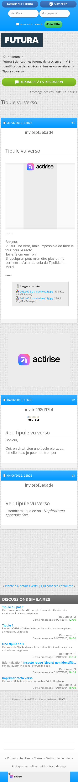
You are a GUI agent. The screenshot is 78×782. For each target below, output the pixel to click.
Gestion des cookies (58, 758)
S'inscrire (58, 4)
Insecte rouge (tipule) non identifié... (49, 662)
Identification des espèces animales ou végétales (37, 66)
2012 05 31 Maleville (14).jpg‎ (36, 298)
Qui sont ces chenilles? (57, 586)
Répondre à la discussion (39, 82)
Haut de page (57, 766)
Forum (15, 57)
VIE (68, 61)
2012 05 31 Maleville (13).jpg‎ (36, 291)
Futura (11, 758)
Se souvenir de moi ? (31, 24)
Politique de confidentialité (28, 766)
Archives (25, 758)
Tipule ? (7, 625)
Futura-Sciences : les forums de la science (32, 61)
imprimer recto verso (17, 678)
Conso (38, 758)
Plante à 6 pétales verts (21, 586)
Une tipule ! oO (13, 644)
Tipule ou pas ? (13, 607)
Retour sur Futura (20, 4)
